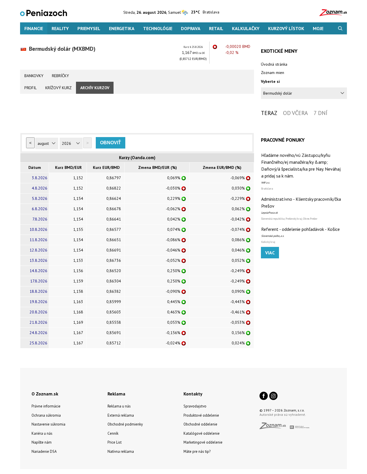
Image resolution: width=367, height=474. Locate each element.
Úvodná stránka (274, 64)
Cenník (113, 433)
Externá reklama (121, 415)
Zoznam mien (272, 72)
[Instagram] (273, 396)
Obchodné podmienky (125, 424)
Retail (216, 28)
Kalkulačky (245, 28)
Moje (318, 28)
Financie (33, 28)
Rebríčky (60, 75)
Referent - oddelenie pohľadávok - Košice (300, 229)
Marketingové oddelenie (203, 442)
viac (270, 252)
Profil (30, 87)
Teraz (269, 113)
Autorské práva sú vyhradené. (282, 414)
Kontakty (193, 394)
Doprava (190, 28)
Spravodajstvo (195, 406)
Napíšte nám (42, 442)
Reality (60, 28)
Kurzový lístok (286, 28)
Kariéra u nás (42, 433)
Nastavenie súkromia (48, 424)
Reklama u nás (119, 406)
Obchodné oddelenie (200, 424)
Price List (115, 442)
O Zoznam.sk (45, 394)
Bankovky (33, 75)
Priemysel (88, 28)
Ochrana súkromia (46, 415)
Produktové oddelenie (201, 415)
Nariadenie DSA (44, 451)
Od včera (295, 113)
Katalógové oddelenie (202, 433)
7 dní (320, 113)
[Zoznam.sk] (274, 427)
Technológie (157, 28)
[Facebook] (263, 396)
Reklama (116, 394)
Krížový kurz (58, 87)
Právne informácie (46, 406)
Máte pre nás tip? (197, 451)
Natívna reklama (121, 451)
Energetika (121, 28)
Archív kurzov (94, 87)
